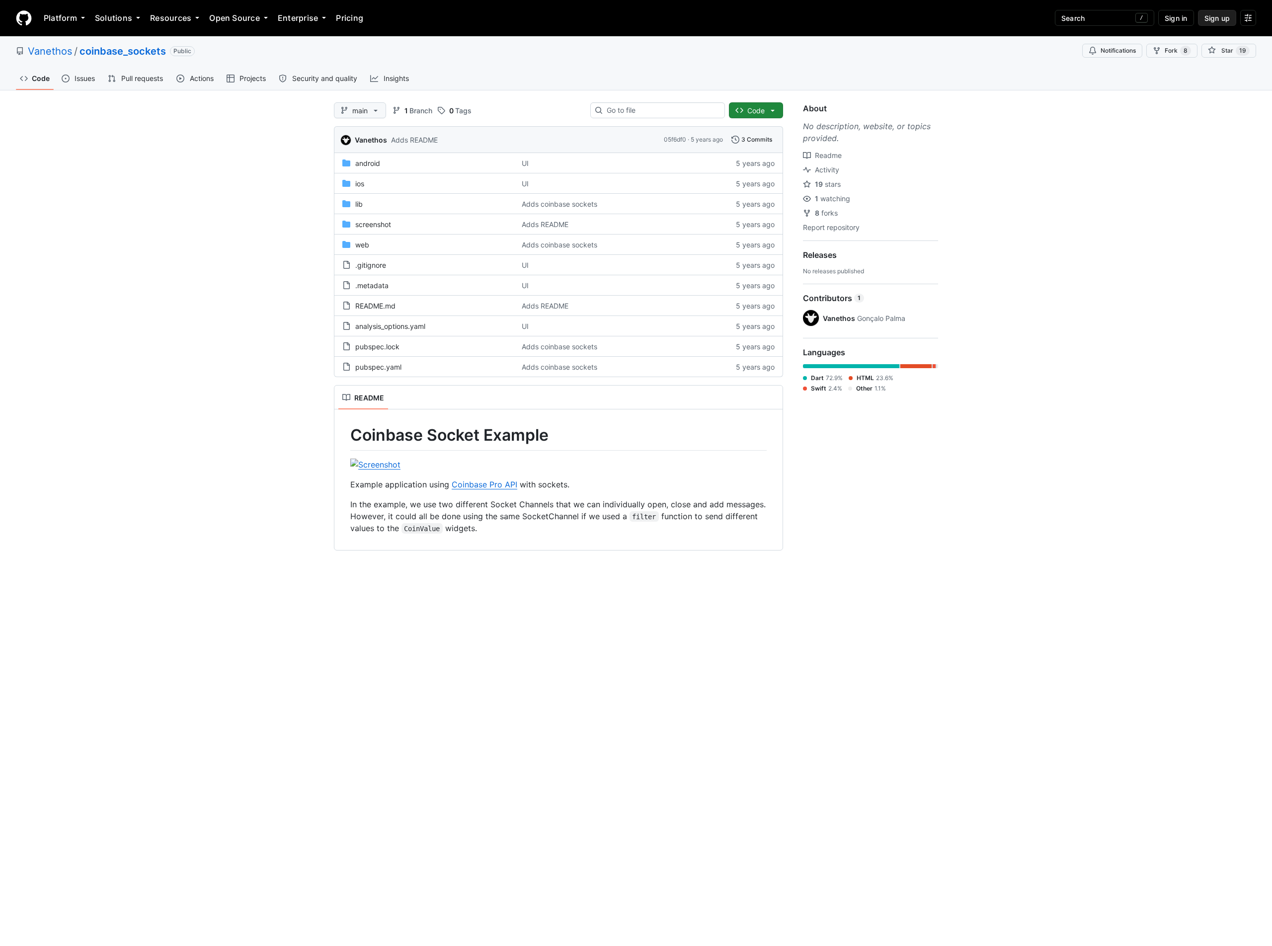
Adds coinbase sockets (559, 204)
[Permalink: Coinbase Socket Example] (343, 435)
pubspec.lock (377, 346)
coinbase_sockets (123, 51)
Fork (1176, 50)
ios (359, 183)
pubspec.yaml (378, 367)
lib (359, 204)
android (367, 163)
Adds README (414, 140)
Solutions (113, 18)
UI (525, 163)
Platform (60, 18)
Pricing (349, 18)
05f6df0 (675, 139)
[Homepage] (24, 18)
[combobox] (661, 110)
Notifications (1118, 50)
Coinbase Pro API (484, 484)
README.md (375, 306)
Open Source (234, 18)
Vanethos (50, 51)
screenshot (373, 224)
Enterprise (298, 18)
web (362, 244)
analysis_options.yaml (390, 326)
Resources (170, 18)
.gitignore (370, 265)
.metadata (372, 285)
